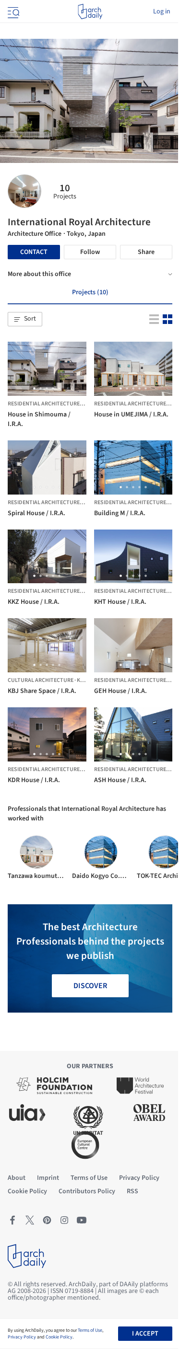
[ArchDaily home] (90, 11)
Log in (161, 11)
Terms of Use (90, 1330)
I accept (145, 1333)
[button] (25, 319)
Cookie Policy (59, 1337)
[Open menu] (12, 11)
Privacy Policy (22, 1337)
